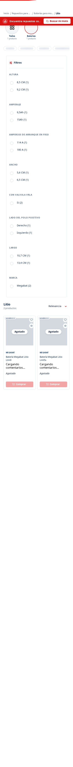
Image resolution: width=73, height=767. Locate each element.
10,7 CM (23, 255)
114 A (22, 142)
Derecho (23, 225)
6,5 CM (23, 179)
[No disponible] (19, 384)
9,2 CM (23, 89)
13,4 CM (23, 262)
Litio (58, 13)
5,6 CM (23, 172)
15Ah (21, 119)
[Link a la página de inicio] (6, 13)
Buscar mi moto (59, 21)
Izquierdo (24, 232)
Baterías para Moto (43, 13)
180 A (22, 149)
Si (20, 202)
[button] (36, 75)
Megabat (24, 285)
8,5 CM (23, 82)
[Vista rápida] (31, 325)
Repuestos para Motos (21, 13)
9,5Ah (22, 112)
